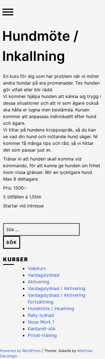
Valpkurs (37, 268)
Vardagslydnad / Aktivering (56, 288)
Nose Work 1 (41, 322)
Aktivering (38, 281)
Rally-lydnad (41, 315)
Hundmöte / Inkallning (51, 308)
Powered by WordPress (21, 350)
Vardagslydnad (43, 275)
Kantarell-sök (42, 328)
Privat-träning (42, 335)
